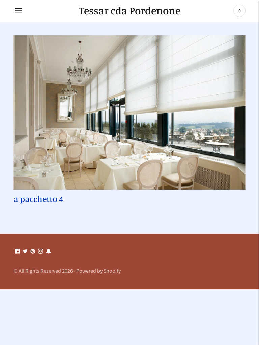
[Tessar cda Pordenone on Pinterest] (32, 251)
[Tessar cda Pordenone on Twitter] (25, 251)
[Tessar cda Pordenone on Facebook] (17, 251)
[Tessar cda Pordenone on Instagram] (40, 251)
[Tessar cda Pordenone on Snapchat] (48, 251)
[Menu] (18, 10)
